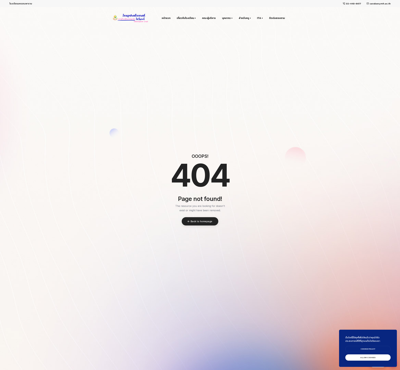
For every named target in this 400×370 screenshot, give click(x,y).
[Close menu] (393, 327)
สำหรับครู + (245, 18)
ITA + (260, 18)
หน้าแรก (166, 18)
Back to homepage (201, 221)
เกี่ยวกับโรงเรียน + (186, 18)
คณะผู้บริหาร (209, 18)
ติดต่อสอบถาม (277, 18)
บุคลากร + (227, 18)
